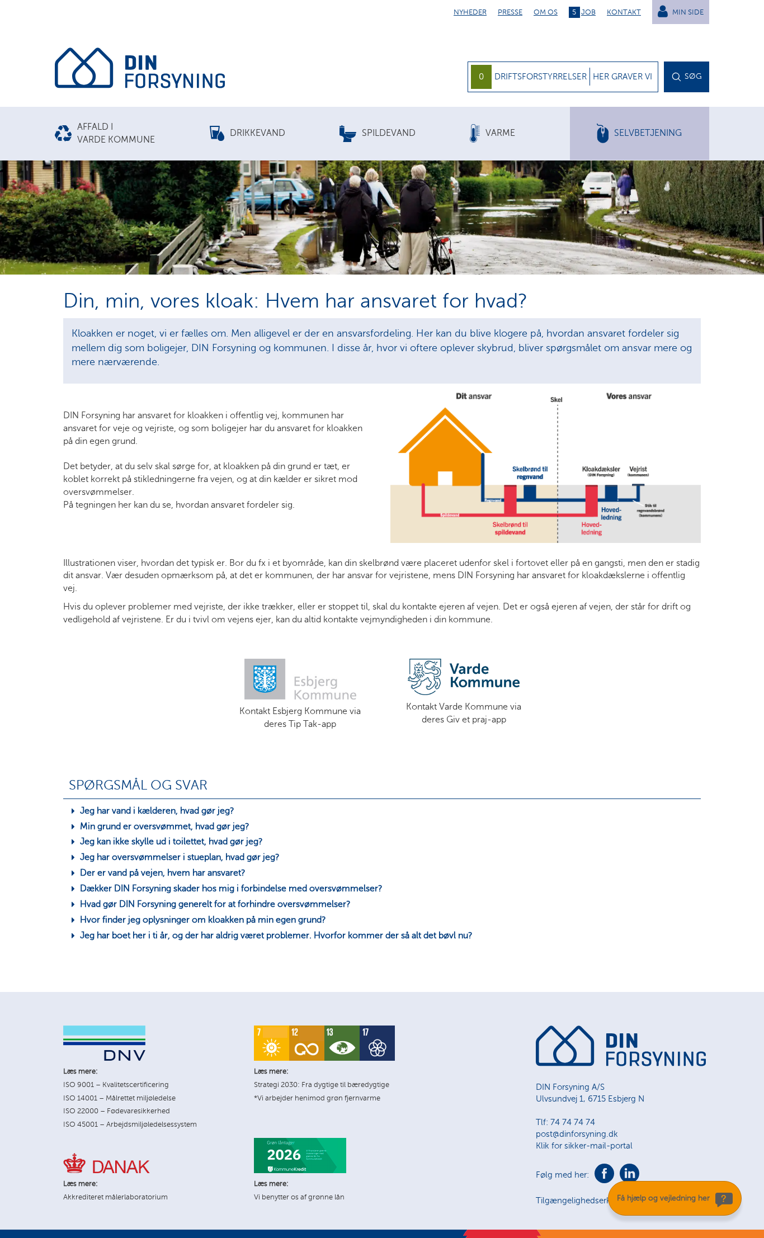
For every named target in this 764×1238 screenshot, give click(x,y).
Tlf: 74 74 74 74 (565, 1122)
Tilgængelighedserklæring (585, 1200)
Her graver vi (622, 76)
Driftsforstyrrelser (540, 76)
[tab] (132, 133)
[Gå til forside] (140, 70)
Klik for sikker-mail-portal (584, 1145)
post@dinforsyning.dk (577, 1134)
